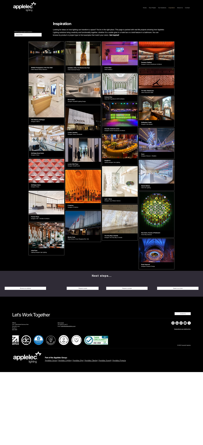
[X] (189, 323)
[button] (152, 7)
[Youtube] (185, 323)
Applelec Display (91, 360)
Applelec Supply (105, 360)
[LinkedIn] (177, 323)
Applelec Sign (78, 360)
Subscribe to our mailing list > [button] (182, 329)
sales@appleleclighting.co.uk (68, 326)
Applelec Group (51, 360)
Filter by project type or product (23, 31)
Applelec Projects (119, 360)
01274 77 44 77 (64, 324)
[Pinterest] (181, 323)
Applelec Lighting (65, 360)
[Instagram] (173, 323)
